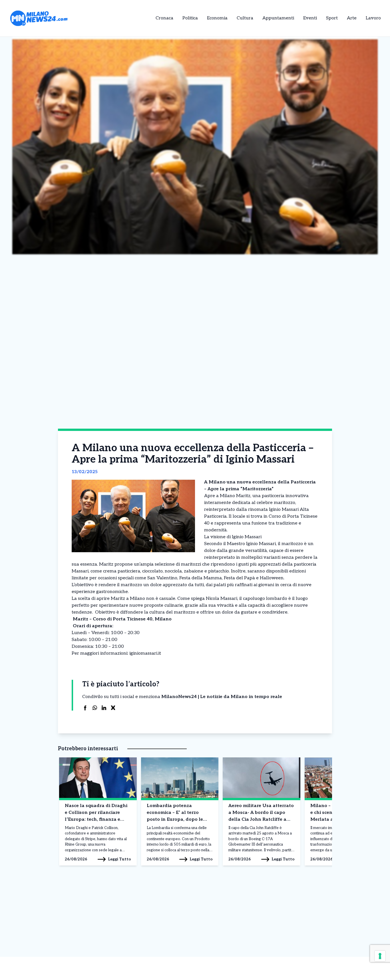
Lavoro (373, 18)
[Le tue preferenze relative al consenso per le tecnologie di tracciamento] (380, 956)
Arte (352, 18)
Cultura (245, 18)
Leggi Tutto (119, 859)
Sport (332, 18)
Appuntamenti (278, 18)
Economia (217, 18)
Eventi (310, 18)
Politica (190, 18)
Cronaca (164, 18)
